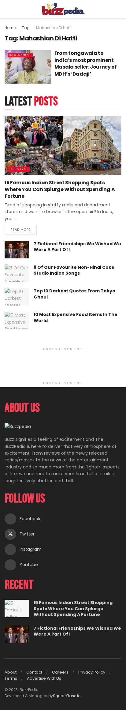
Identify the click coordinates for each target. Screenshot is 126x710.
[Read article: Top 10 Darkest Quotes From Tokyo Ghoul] (17, 297)
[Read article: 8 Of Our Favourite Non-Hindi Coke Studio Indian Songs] (17, 273)
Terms (11, 678)
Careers (60, 672)
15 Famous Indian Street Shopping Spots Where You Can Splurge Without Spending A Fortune (60, 189)
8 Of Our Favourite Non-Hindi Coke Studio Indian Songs (74, 270)
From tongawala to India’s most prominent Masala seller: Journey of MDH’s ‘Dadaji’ (85, 63)
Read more (23, 228)
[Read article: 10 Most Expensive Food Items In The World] (17, 320)
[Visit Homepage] (63, 9)
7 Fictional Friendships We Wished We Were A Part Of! (77, 247)
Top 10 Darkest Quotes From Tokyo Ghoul (74, 294)
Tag (26, 27)
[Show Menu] (7, 9)
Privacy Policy (91, 672)
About (11, 672)
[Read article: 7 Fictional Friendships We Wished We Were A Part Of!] (17, 249)
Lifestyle (18, 169)
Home (10, 27)
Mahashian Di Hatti (54, 27)
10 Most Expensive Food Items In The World (75, 317)
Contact (34, 672)
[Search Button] (118, 9)
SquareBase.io (66, 695)
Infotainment (20, 55)
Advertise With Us (44, 678)
